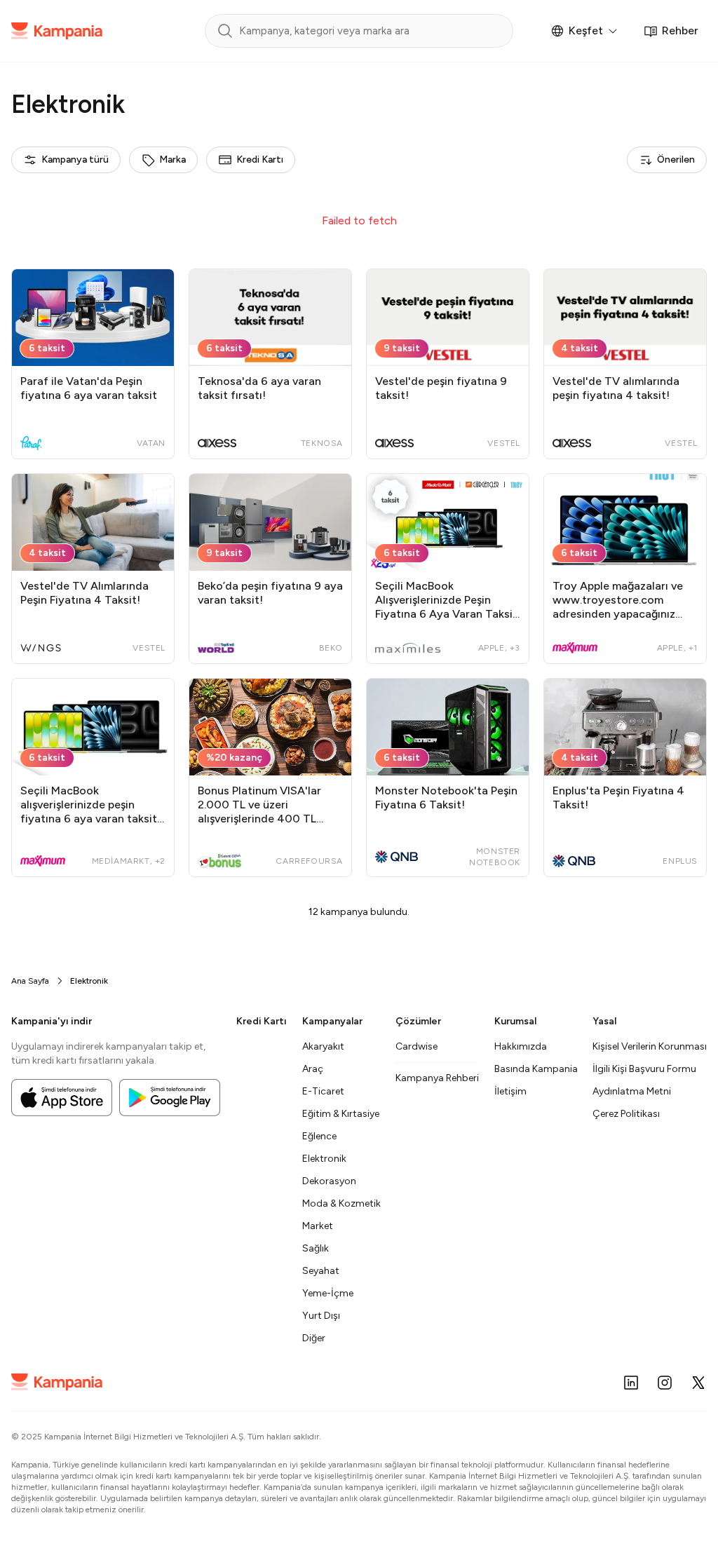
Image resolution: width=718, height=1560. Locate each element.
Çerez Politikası (626, 1114)
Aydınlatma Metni (631, 1091)
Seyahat (320, 1271)
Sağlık (315, 1248)
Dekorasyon (329, 1181)
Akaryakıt (323, 1046)
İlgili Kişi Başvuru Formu (644, 1069)
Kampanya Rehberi (437, 1078)
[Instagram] (664, 1382)
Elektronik (324, 1159)
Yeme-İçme (327, 1293)
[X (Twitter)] (698, 1382)
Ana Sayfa (30, 981)
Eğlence (319, 1136)
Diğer (313, 1338)
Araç (312, 1069)
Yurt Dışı (321, 1316)
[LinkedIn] (631, 1382)
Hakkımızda (520, 1046)
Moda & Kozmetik (341, 1203)
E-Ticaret (323, 1091)
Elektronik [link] (89, 981)
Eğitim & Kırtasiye (340, 1114)
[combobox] (66, 160)
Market (317, 1226)
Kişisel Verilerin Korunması (649, 1046)
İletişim (510, 1091)
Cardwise (416, 1046)
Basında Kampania (536, 1069)
